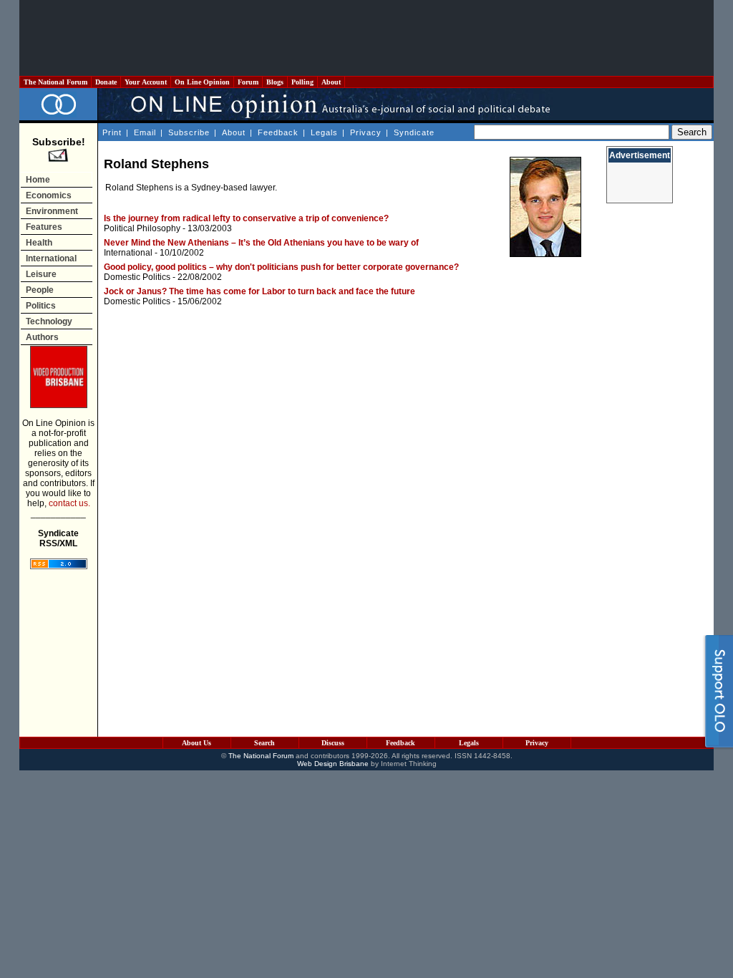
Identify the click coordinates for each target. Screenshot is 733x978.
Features (44, 227)
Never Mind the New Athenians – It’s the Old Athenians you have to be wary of (261, 243)
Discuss (332, 743)
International (51, 258)
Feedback (278, 132)
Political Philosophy (142, 228)
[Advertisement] (366, 38)
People (40, 290)
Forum (248, 82)
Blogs (275, 82)
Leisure (41, 274)
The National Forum (55, 82)
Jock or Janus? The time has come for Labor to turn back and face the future (259, 291)
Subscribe (189, 132)
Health (39, 243)
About (331, 82)
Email (145, 132)
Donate (106, 82)
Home (38, 180)
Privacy (366, 132)
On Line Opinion (202, 82)
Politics (41, 306)
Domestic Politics (137, 277)
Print (112, 132)
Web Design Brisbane (333, 764)
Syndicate (414, 132)
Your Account (145, 82)
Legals (324, 132)
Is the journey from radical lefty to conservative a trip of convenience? (246, 218)
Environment (52, 211)
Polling (302, 82)
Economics (49, 195)
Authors (42, 337)
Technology (49, 321)
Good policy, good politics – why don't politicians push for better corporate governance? (281, 267)
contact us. (69, 503)
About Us (196, 743)
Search (264, 743)
